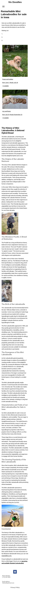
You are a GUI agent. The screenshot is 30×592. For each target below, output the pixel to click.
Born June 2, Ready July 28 (10, 82)
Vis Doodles (15, 2)
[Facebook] (15, 572)
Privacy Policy (15, 587)
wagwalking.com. (7, 556)
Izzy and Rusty (6, 111)
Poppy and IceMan (7, 79)
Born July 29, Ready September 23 (12, 114)
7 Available (5, 118)
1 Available (5, 86)
